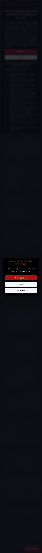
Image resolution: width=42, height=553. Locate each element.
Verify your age (21, 278)
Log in (21, 284)
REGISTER (21, 290)
